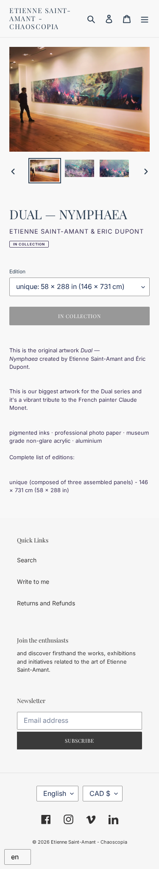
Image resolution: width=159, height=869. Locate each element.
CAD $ (99, 793)
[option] (45, 170)
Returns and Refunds (46, 603)
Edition (17, 271)
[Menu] (144, 18)
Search (26, 560)
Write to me (33, 581)
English (54, 793)
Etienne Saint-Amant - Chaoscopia (40, 18)
